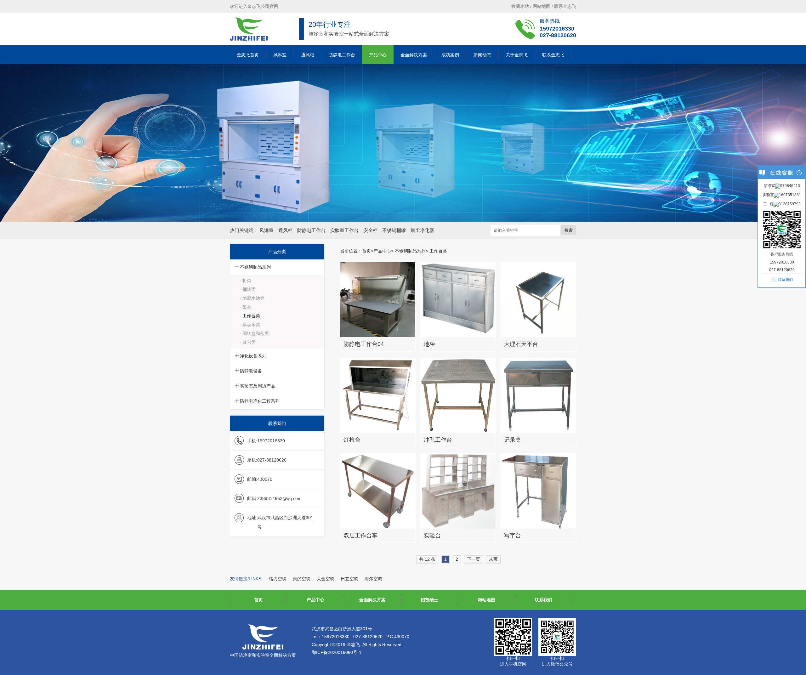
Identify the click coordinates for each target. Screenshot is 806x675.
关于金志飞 (517, 54)
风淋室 (280, 54)
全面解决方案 (413, 54)
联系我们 (543, 599)
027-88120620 (558, 35)
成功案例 (450, 54)
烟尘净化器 (422, 230)
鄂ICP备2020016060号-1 (336, 652)
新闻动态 (482, 54)
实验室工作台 (344, 230)
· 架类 (245, 306)
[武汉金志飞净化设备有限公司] (249, 29)
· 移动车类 (250, 324)
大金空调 (325, 578)
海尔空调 (373, 578)
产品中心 (378, 54)
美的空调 (301, 578)
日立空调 (349, 578)
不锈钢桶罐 (394, 230)
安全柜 (370, 230)
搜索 (569, 230)
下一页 (473, 559)
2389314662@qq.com (279, 498)
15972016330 (557, 29)
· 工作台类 (250, 315)
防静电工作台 (342, 54)
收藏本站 (520, 6)
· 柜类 (245, 280)
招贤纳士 (429, 599)
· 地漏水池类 (252, 298)
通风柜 (307, 54)
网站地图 (541, 6)
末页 (493, 559)
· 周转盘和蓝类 (254, 333)
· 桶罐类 (248, 289)
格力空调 (278, 578)
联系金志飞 (565, 6)
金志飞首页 (248, 54)
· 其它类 (248, 342)
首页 (366, 250)
